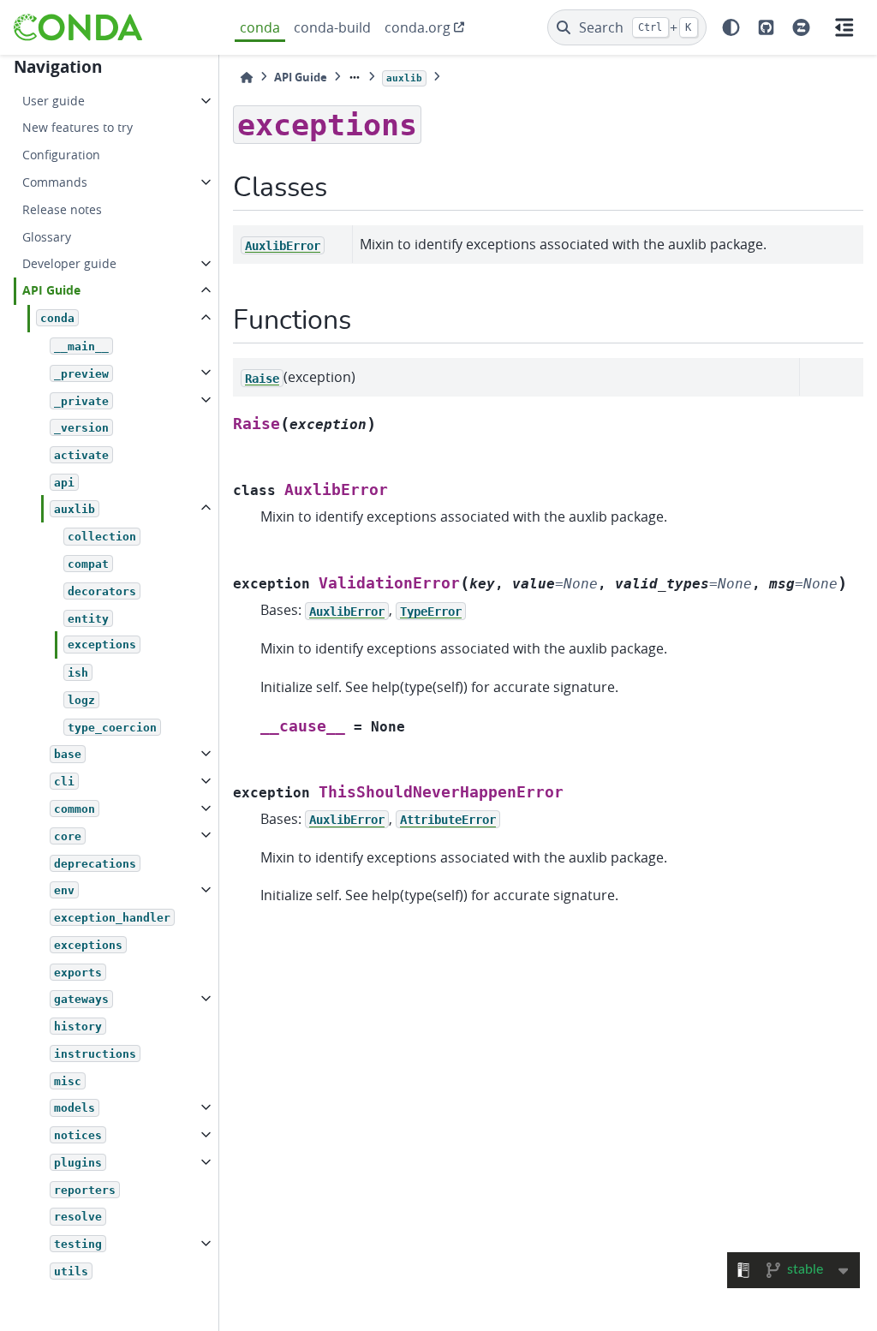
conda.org (417, 27)
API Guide (51, 290)
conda (260, 27)
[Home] (247, 78)
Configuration (61, 154)
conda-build (332, 27)
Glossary (46, 237)
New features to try (77, 127)
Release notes (62, 209)
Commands (54, 182)
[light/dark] (731, 27)
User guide (53, 101)
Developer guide (69, 263)
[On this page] (844, 27)
